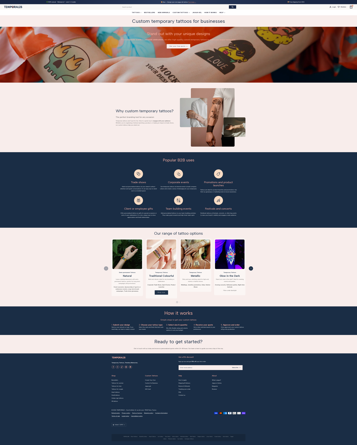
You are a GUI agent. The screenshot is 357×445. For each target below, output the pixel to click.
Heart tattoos (116, 392)
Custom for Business (151, 383)
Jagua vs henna (216, 383)
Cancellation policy (137, 416)
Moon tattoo (175, 436)
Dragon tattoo (201, 436)
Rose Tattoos (134, 436)
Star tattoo (167, 436)
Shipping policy (148, 413)
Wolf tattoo (193, 436)
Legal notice (125, 416)
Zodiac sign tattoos (117, 398)
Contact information (161, 413)
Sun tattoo (180, 439)
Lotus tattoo (209, 436)
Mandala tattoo (184, 436)
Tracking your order (184, 389)
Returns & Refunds (184, 386)
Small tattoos (116, 395)
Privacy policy (126, 413)
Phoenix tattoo (172, 439)
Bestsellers (115, 380)
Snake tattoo (217, 436)
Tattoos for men (117, 386)
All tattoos (115, 401)
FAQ (179, 392)
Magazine (215, 386)
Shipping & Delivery (184, 383)
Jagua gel (148, 386)
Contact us (181, 395)
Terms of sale (116, 416)
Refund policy (116, 413)
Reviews (214, 389)
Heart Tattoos (152, 436)
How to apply (182, 380)
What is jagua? (216, 380)
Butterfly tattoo (143, 436)
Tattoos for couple (117, 389)
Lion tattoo (160, 436)
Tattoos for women (117, 383)
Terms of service (137, 413)
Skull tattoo (226, 436)
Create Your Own (150, 380)
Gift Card (148, 389)
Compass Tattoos (189, 439)
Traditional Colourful (161, 275)
